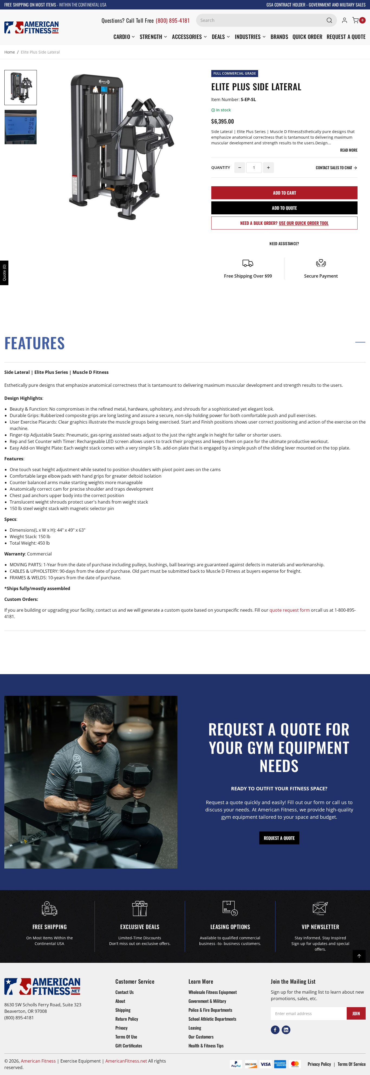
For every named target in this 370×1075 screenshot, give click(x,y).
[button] (185, 342)
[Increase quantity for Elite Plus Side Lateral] (268, 167)
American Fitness (38, 1061)
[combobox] (266, 20)
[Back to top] (359, 956)
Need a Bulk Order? (284, 223)
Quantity (220, 167)
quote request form (290, 610)
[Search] (329, 20)
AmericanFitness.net (126, 1061)
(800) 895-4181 (173, 20)
